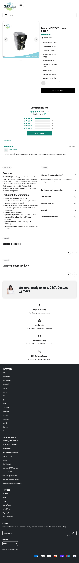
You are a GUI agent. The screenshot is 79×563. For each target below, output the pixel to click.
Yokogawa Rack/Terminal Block (12, 484)
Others (4, 431)
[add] (58, 83)
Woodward (5, 419)
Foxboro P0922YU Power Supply (54, 29)
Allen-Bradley (6, 376)
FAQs (4, 501)
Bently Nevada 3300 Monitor (10, 452)
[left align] (6, 39)
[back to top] (74, 487)
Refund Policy (6, 509)
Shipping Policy (6, 513)
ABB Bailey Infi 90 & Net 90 (10, 441)
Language (5, 539)
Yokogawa (5, 411)
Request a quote (58, 90)
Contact (4, 497)
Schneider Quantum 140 (9, 476)
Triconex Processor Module (10, 480)
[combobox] (41, 15)
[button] (45, 35)
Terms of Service (7, 517)
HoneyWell (5, 384)
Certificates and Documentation (52, 190)
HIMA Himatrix (6, 464)
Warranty (44, 210)
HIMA (4, 404)
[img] (8, 146)
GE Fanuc (5, 396)
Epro (3, 400)
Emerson (5, 388)
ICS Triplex (5, 407)
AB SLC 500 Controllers (9, 445)
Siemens (5, 427)
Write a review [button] (39, 133)
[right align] (36, 39)
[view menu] (21, 4)
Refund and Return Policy (49, 217)
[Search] (6, 15)
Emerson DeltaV (7, 456)
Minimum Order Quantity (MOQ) (52, 175)
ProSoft (4, 423)
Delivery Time (46, 197)
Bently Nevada (6, 380)
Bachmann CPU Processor (10, 468)
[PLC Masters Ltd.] (9, 6)
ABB (3, 372)
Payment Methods (47, 203)
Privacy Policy (6, 505)
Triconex (5, 415)
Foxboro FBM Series (8, 472)
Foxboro (5, 392)
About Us (5, 493)
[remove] (43, 83)
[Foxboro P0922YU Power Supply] (21, 39)
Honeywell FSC (6, 448)
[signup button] (73, 533)
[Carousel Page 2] (21, 60)
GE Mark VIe (6, 460)
